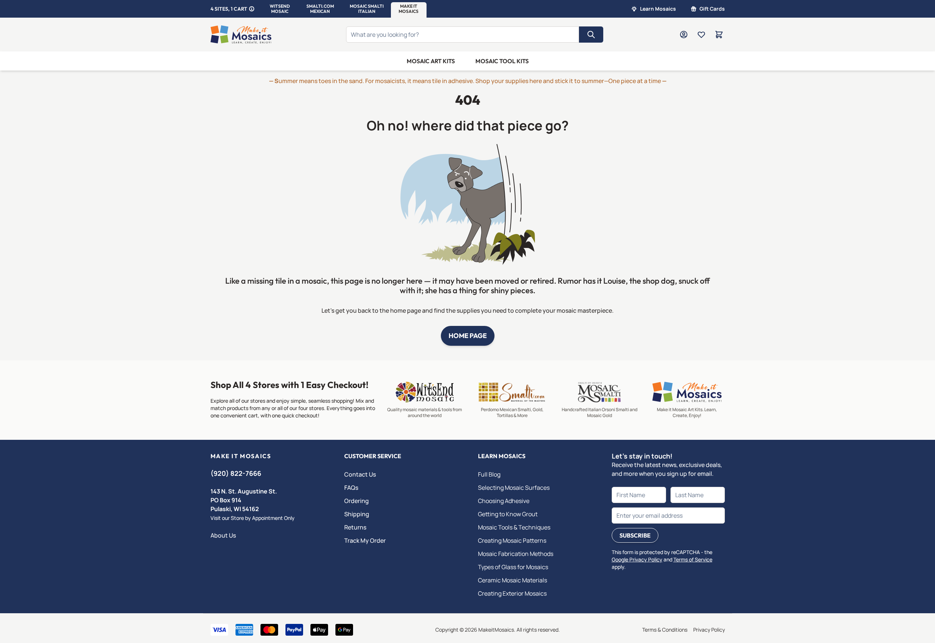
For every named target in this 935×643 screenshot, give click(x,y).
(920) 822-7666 (236, 473)
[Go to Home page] (241, 34)
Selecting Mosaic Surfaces (514, 488)
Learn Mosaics (658, 8)
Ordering (356, 501)
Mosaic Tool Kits (502, 61)
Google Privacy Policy (637, 559)
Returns (355, 527)
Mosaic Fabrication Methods (515, 554)
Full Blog (489, 474)
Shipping (356, 514)
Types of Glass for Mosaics (513, 567)
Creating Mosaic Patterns (512, 540)
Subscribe (635, 535)
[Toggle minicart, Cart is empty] (719, 34)
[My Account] (684, 34)
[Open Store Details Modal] (252, 9)
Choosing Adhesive (503, 501)
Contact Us (360, 474)
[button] (280, 9)
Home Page (468, 335)
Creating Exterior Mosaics (512, 593)
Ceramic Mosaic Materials (512, 580)
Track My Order (365, 540)
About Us (223, 535)
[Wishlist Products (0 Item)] (701, 34)
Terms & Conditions (664, 629)
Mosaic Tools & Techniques (514, 527)
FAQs (351, 488)
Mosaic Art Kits (431, 61)
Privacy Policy (709, 629)
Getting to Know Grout (507, 514)
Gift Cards (712, 8)
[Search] (591, 34)
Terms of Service (692, 559)
